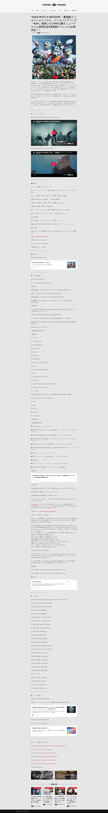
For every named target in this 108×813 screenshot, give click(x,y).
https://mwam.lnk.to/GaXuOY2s (47, 511)
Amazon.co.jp (35, 460)
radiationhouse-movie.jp (42, 236)
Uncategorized (46, 32)
